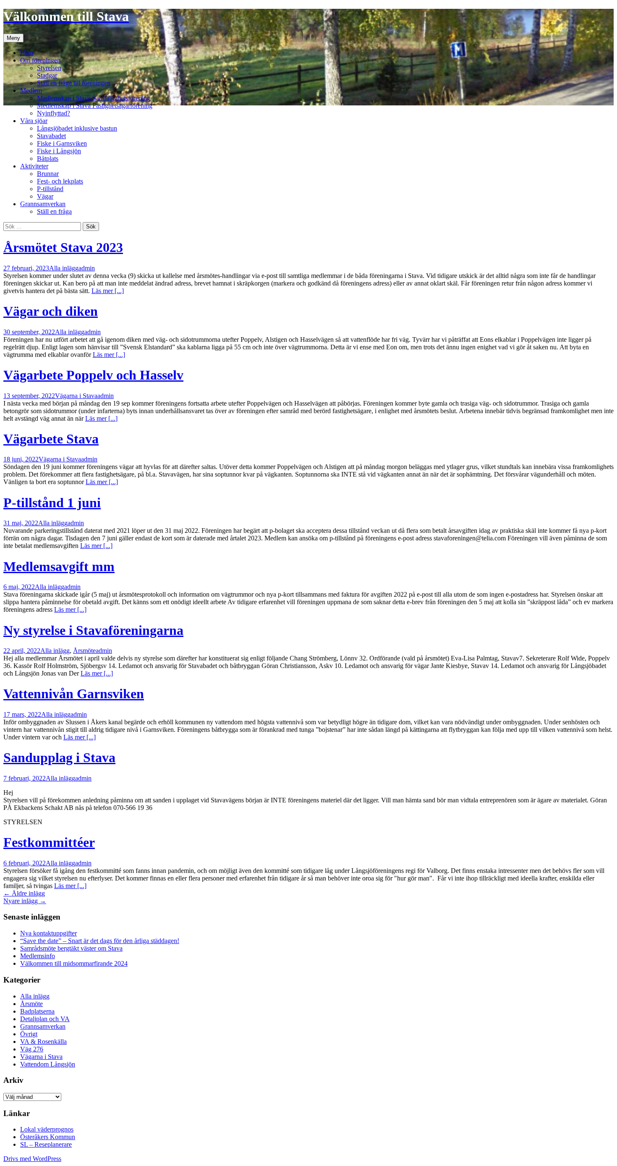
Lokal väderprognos (46, 1129)
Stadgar (47, 75)
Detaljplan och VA (45, 1018)
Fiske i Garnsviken (62, 143)
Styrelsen (49, 67)
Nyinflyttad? (53, 113)
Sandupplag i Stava (59, 757)
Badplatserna (37, 1011)
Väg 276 (31, 1049)
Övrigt (28, 1034)
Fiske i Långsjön (59, 151)
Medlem (31, 90)
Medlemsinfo (37, 955)
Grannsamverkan (42, 203)
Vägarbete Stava (51, 438)
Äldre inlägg (24, 893)
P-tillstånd (50, 188)
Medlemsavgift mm (59, 566)
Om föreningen (40, 60)
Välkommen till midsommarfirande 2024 (74, 963)
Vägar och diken (50, 311)
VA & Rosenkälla (43, 1041)
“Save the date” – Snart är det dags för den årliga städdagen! (99, 940)
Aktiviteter (34, 166)
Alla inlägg (63, 268)
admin (86, 268)
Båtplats (47, 158)
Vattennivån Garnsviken (73, 693)
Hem (26, 52)
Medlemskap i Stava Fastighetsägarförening (94, 105)
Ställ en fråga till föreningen (73, 82)
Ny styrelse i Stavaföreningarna (93, 630)
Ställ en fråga (54, 211)
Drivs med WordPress (32, 1158)
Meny (13, 38)
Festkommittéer (49, 842)
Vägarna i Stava (76, 395)
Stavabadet (51, 135)
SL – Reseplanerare (46, 1144)
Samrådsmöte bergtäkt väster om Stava (71, 948)
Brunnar (48, 173)
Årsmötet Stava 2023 (63, 247)
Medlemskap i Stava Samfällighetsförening (93, 98)
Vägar (45, 196)
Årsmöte (84, 650)
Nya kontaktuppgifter (48, 933)
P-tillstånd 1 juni (52, 502)
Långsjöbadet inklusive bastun (77, 128)
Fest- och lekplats (60, 181)
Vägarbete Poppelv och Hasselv (93, 375)
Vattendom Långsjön (47, 1064)
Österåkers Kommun (47, 1136)
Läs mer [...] (108, 290)
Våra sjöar (33, 120)
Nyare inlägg (24, 900)
